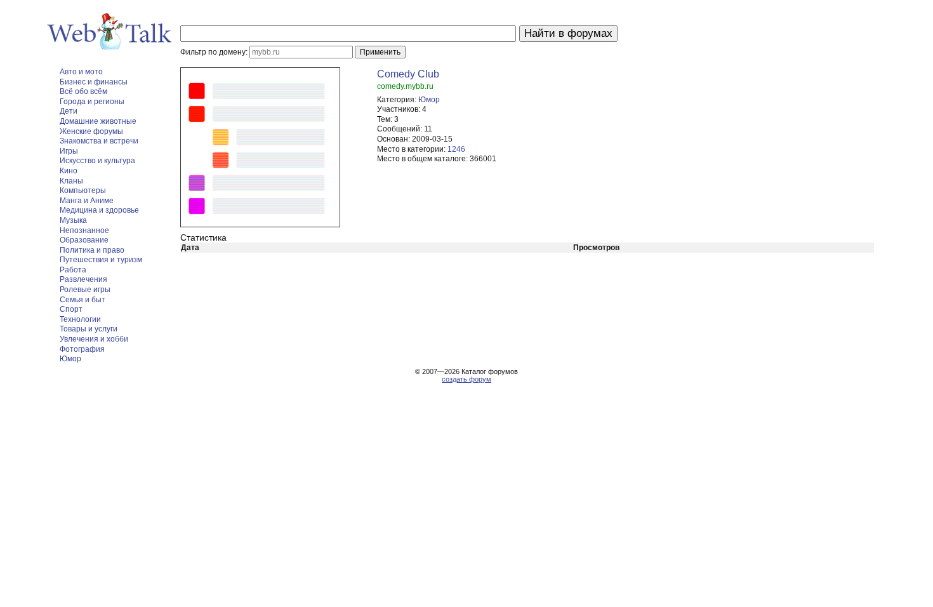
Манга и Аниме (87, 200)
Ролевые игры (85, 289)
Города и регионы (92, 101)
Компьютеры (83, 190)
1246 (456, 149)
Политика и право (92, 250)
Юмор (70, 358)
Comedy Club (408, 74)
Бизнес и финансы (94, 81)
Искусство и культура (97, 160)
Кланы (71, 181)
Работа (73, 269)
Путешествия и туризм (101, 259)
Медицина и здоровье (99, 210)
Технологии (80, 319)
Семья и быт (82, 299)
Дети (68, 111)
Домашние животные (98, 121)
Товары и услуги (88, 328)
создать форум (466, 379)
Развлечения (83, 279)
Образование (84, 240)
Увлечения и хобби (94, 339)
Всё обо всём (83, 91)
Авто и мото (81, 71)
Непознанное (84, 230)
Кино (68, 170)
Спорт (71, 309)
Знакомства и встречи (99, 141)
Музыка (73, 220)
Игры (69, 151)
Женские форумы (91, 131)
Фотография (82, 349)
